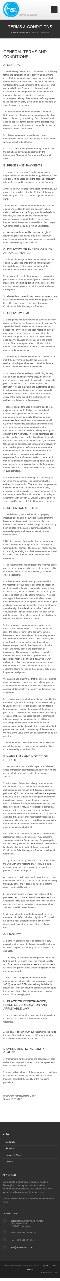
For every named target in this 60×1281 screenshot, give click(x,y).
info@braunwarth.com (21, 1247)
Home (13, 32)
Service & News (13, 1155)
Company (10, 1142)
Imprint (45, 1266)
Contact (9, 1161)
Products (23, 32)
